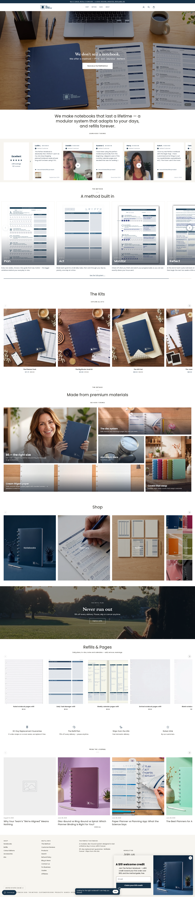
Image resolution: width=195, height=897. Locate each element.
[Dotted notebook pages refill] (150, 681)
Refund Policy (46, 857)
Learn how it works (97, 133)
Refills (6, 847)
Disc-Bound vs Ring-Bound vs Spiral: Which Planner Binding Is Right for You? (82, 823)
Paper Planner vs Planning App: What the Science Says (135, 823)
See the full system (97, 275)
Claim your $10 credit (133, 885)
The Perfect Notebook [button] (88, 841)
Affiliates (44, 874)
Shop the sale (97, 66)
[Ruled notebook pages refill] (24, 681)
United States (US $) (13, 888)
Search (44, 854)
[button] (87, 7)
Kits (5, 857)
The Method (45, 844)
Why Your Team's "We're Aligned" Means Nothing (26, 823)
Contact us (45, 864)
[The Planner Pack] (30, 338)
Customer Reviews (48, 847)
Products (44, 851)
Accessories (8, 854)
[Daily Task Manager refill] (66, 681)
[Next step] (189, 227)
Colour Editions (9, 851)
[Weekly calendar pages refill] (108, 681)
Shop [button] (6, 841)
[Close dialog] (190, 858)
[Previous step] (5, 227)
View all (97, 827)
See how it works (97, 403)
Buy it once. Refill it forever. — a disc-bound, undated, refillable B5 (97, 2)
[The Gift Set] (138, 338)
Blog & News (46, 860)
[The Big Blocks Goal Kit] (84, 338)
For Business (45, 867)
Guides (44, 870)
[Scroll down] (97, 105)
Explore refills (97, 621)
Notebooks (8, 844)
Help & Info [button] (46, 841)
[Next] (189, 306)
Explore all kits (97, 302)
